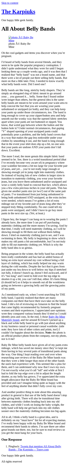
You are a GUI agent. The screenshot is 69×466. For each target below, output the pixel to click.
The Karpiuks (18, 11)
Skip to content (9, 2)
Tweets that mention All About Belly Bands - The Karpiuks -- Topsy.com (34, 448)
